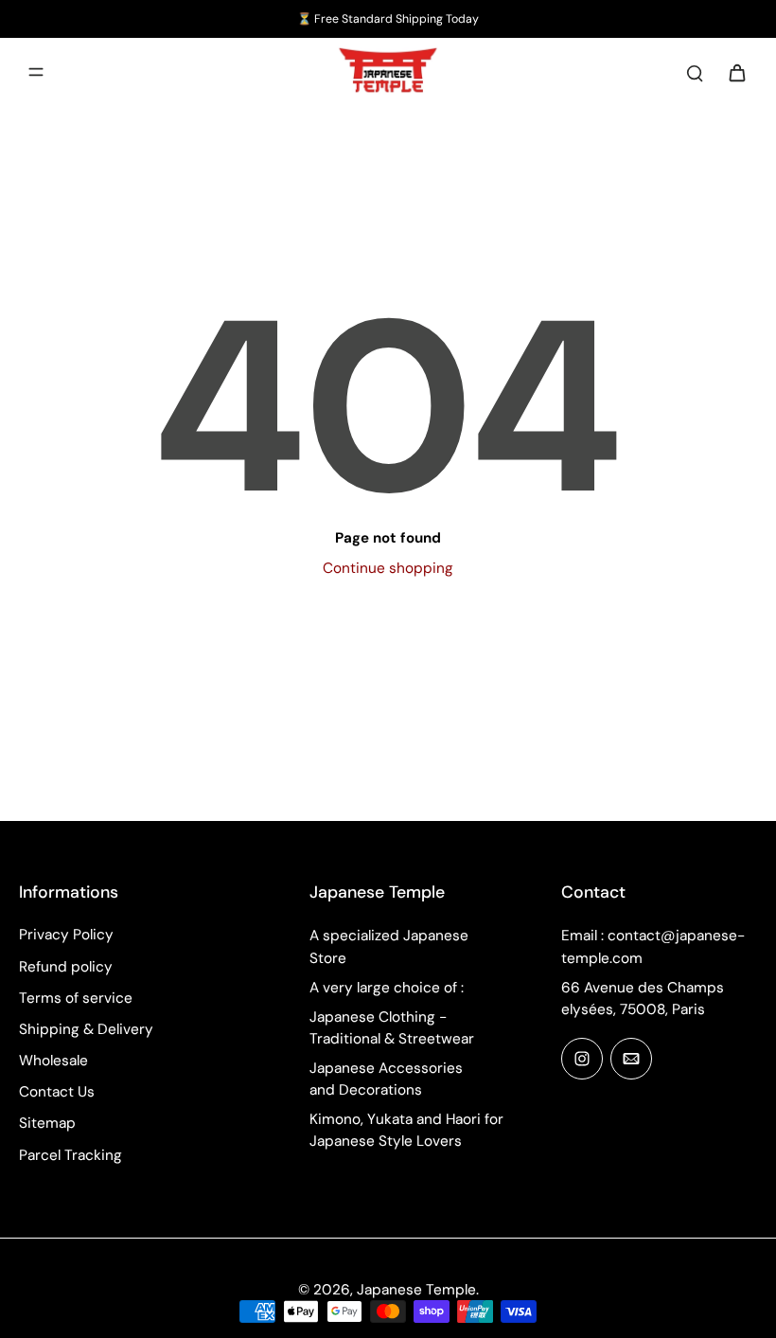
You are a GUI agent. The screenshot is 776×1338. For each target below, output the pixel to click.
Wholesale (53, 1060)
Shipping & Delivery (86, 1029)
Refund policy (66, 966)
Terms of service (75, 998)
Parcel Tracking (70, 1155)
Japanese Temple (416, 1289)
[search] (694, 72)
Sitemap (47, 1123)
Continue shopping (388, 568)
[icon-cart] (736, 72)
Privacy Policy (66, 934)
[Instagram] (582, 1058)
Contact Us (57, 1091)
